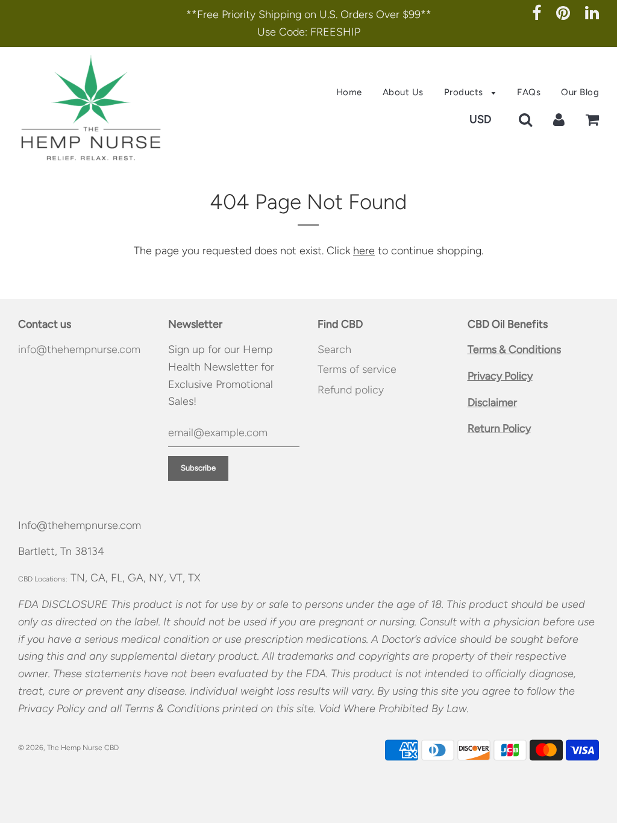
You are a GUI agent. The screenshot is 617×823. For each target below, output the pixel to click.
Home (349, 92)
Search (334, 349)
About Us (403, 92)
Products (465, 92)
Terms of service (357, 369)
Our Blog (580, 92)
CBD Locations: (42, 579)
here (364, 250)
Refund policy (351, 389)
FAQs (528, 92)
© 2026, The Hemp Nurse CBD (68, 747)
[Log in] (559, 119)
